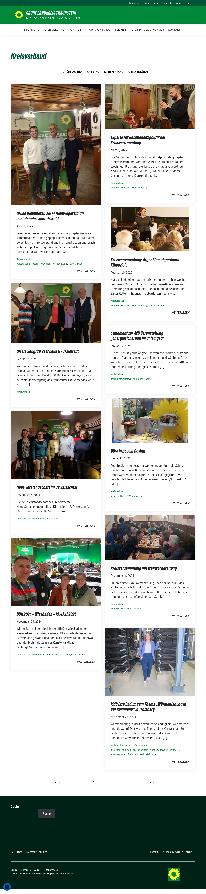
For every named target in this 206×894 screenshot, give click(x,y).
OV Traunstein (78, 654)
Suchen (16, 806)
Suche (47, 813)
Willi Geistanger (149, 754)
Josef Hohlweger (41, 263)
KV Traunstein (60, 263)
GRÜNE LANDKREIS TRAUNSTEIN (51, 13)
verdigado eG (67, 873)
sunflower (36, 873)
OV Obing (50, 654)
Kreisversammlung (137, 187)
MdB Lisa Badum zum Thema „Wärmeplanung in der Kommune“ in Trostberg (148, 706)
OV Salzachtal (53, 518)
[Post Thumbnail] (56, 144)
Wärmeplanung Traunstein (125, 754)
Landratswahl (76, 263)
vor (152, 782)
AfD (114, 378)
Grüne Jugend (72, 71)
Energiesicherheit (140, 378)
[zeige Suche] (189, 3)
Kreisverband (113, 71)
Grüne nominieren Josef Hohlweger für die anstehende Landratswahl (50, 216)
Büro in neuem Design (128, 451)
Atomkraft (124, 378)
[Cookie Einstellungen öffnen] (7, 887)
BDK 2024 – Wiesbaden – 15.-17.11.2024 (46, 614)
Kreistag (93, 71)
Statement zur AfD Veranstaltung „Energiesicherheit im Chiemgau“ (137, 336)
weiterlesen (86, 271)
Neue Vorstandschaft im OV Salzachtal (47, 487)
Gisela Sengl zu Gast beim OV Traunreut (48, 351)
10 (138, 782)
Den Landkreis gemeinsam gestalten (53, 18)
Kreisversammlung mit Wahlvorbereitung (144, 568)
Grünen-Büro (118, 496)
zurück (56, 782)
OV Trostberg (141, 745)
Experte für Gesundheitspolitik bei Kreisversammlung (138, 140)
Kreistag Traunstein (121, 749)
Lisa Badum (157, 749)
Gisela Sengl (24, 263)
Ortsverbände (138, 71)
